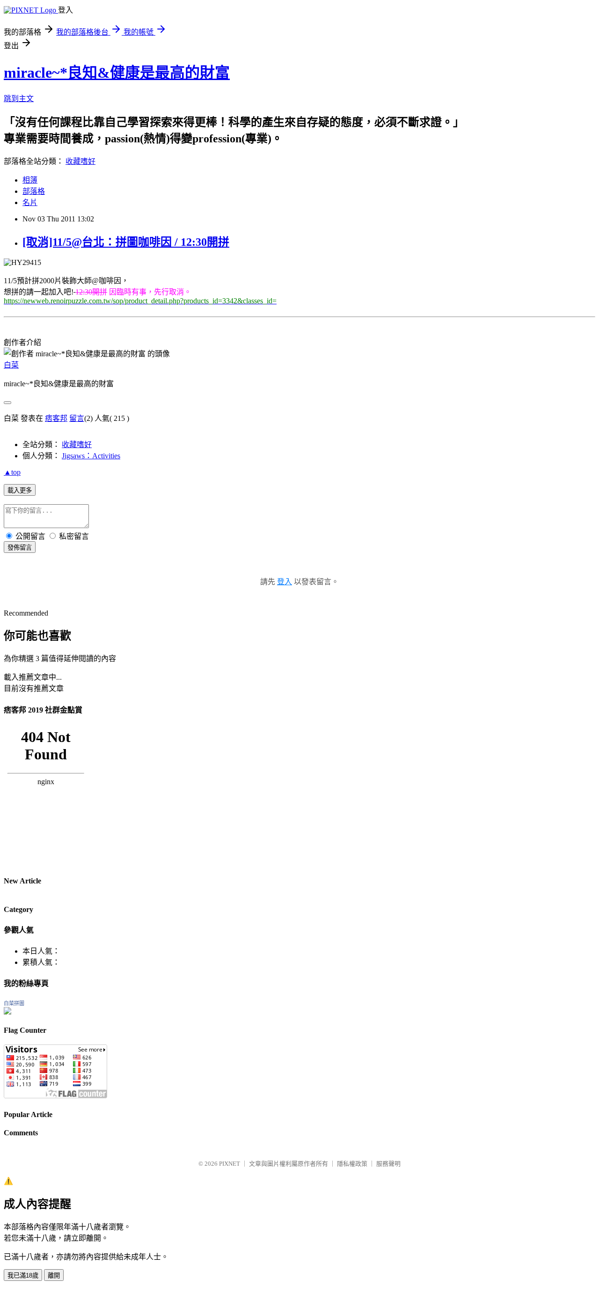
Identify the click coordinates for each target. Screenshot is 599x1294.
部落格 (33, 191)
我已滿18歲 (22, 1275)
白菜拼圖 (14, 1003)
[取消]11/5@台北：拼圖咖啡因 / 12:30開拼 (125, 242)
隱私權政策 (352, 1163)
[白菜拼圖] (7, 1012)
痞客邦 (56, 418)
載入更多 (19, 490)
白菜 (11, 365)
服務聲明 (388, 1163)
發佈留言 (19, 547)
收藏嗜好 (80, 161)
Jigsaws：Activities (91, 456)
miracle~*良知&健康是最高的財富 (117, 72)
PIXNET (229, 1163)
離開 (54, 1275)
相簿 (29, 180)
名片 (29, 202)
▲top (12, 472)
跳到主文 (19, 99)
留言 (76, 418)
